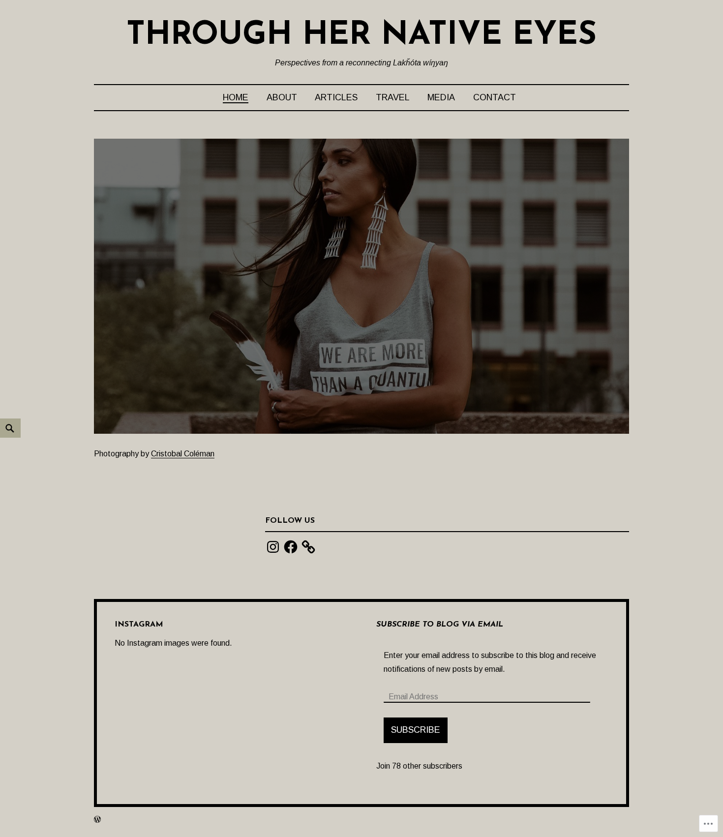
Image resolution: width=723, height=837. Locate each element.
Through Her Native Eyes (361, 36)
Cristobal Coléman (182, 453)
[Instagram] (273, 547)
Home (235, 97)
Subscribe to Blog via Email (439, 624)
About (282, 97)
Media (441, 97)
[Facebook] (291, 547)
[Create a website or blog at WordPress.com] (97, 819)
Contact (494, 97)
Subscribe (415, 730)
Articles (336, 97)
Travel (393, 97)
